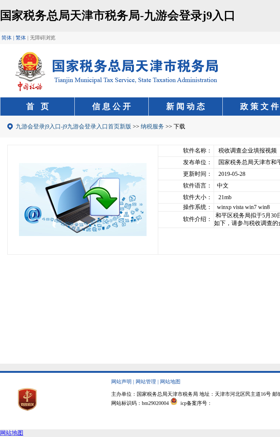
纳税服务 (152, 126)
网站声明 (121, 381)
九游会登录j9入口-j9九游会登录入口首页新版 (73, 126)
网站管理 (146, 381)
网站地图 (170, 381)
